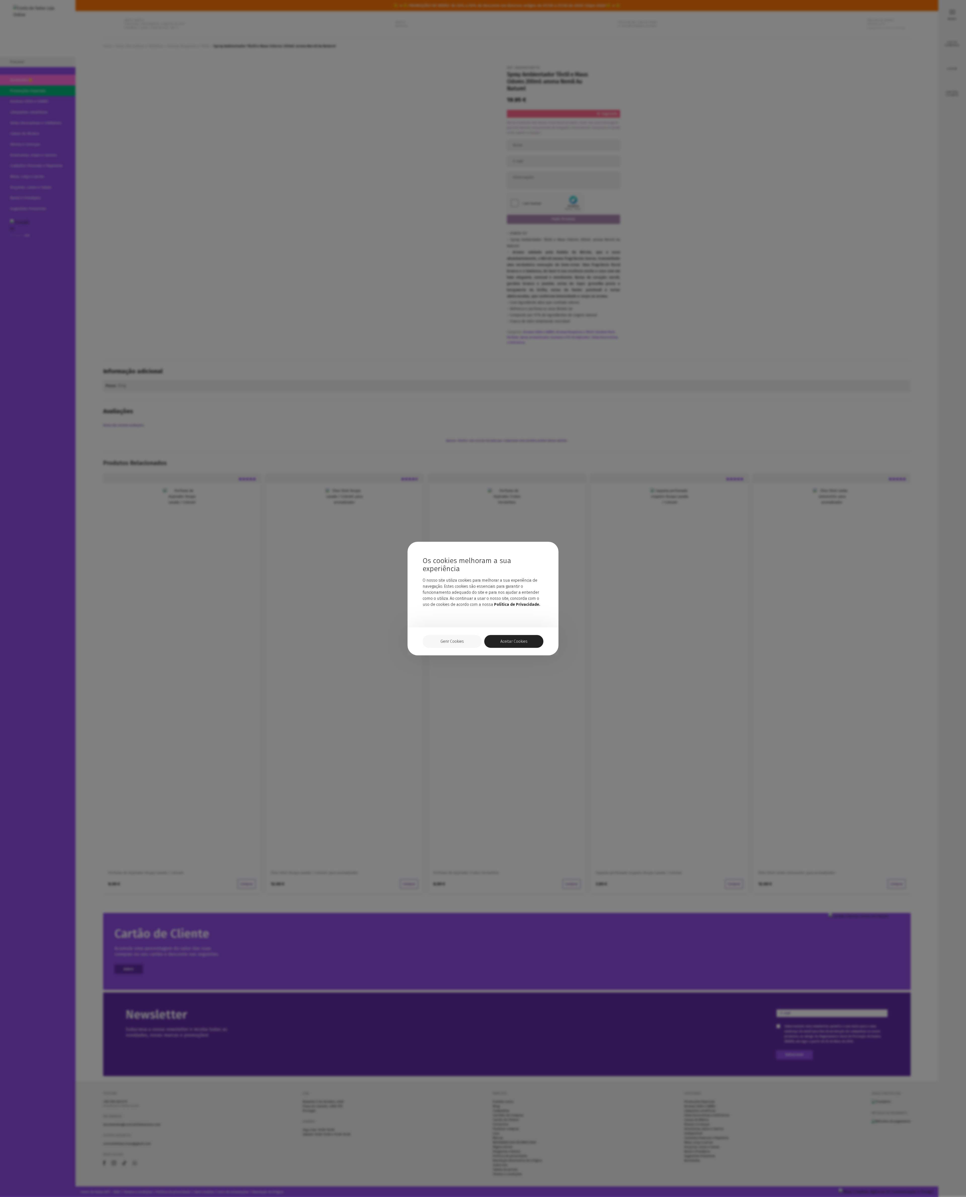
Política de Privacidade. (517, 604)
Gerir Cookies (452, 641)
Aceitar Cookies (514, 641)
